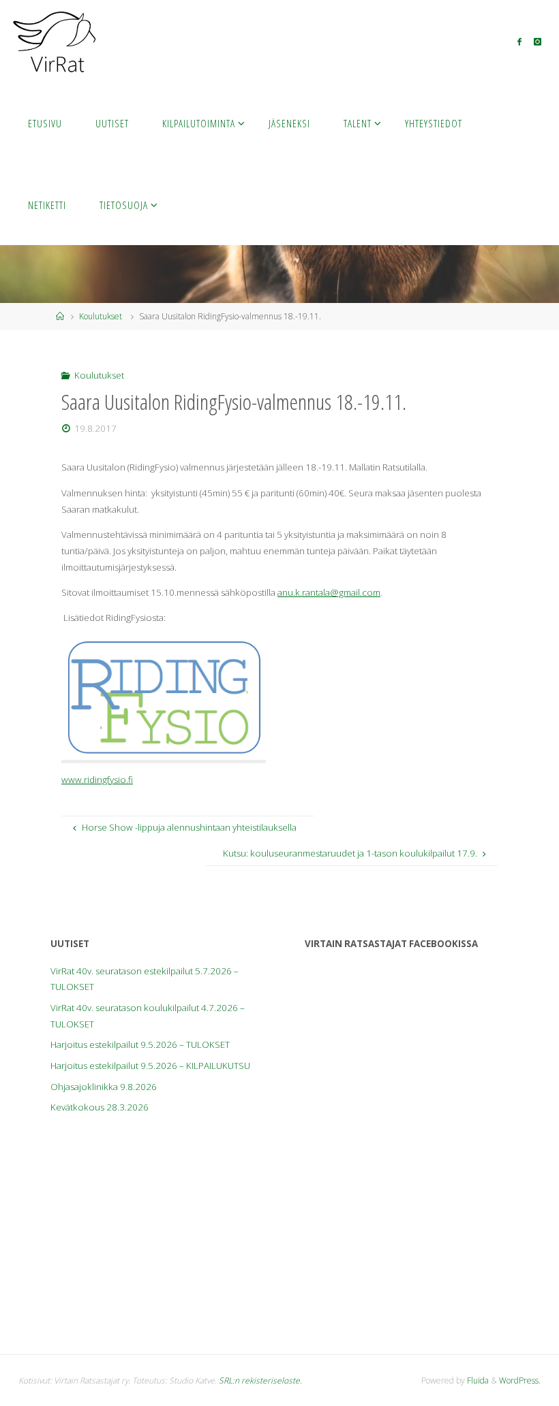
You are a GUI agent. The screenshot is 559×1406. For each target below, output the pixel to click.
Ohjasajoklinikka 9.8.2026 (103, 1087)
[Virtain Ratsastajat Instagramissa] (538, 41)
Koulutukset (100, 316)
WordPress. (520, 1380)
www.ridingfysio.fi (97, 779)
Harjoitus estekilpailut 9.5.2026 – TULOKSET (140, 1044)
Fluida (477, 1380)
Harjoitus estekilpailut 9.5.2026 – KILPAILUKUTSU (150, 1065)
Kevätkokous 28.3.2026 (99, 1107)
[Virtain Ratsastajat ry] (54, 41)
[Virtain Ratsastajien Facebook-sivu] (519, 41)
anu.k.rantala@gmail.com (328, 592)
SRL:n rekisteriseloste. (260, 1380)
